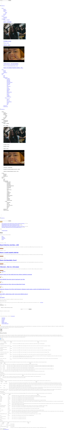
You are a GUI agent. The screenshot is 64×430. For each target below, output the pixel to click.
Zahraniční (4, 10)
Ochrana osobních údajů (5, 323)
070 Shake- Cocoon (7, 41)
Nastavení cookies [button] (2, 328)
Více (2, 74)
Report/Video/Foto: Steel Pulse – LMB (9, 245)
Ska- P (8, 197)
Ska (7, 104)
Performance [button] (1, 372)
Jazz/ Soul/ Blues (9, 101)
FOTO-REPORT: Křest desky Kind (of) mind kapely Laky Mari (10, 224)
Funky (8, 99)
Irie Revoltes (8, 86)
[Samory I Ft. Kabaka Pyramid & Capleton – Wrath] (10, 65)
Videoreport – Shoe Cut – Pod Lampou (9, 266)
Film (6, 116)
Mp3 (4, 76)
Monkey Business (9, 195)
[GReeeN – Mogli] (6, 146)
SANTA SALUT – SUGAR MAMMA (10, 63)
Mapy (4, 75)
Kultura (4, 11)
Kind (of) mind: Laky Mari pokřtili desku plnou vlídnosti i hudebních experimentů (16, 274)
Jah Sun (8, 191)
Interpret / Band (7, 78)
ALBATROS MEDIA (4, 230)
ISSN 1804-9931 (2, 297)
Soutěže (3, 73)
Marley (8, 194)
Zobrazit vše (1, 248)
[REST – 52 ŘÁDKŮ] (6, 123)
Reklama (3, 321)
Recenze (4, 71)
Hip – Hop (8, 100)
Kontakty (3, 320)
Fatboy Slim (8, 83)
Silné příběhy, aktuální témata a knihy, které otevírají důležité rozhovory (14, 294)
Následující (3, 271)
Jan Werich (41, 302)
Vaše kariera (3, 318)
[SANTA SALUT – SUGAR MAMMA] (13, 61)
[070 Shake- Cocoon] (14, 142)
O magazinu (3, 317)
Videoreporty (5, 120)
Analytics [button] (1, 378)
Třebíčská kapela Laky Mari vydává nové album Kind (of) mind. (11, 225)
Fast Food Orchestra (9, 82)
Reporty (3, 119)
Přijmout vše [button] (7, 328)
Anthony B (8, 79)
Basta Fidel (8, 80)
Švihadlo (8, 198)
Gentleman (8, 84)
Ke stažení (3, 319)
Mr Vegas (8, 196)
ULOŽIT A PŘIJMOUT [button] (3, 428)
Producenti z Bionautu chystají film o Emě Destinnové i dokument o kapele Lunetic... (13, 226)
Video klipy (3, 122)
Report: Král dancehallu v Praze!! (8, 260)
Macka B (8, 193)
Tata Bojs (8, 199)
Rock (7, 103)
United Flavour (9, 200)
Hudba (6, 115)
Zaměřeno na (5, 72)
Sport (4, 118)
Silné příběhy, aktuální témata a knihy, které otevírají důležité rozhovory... (12, 227)
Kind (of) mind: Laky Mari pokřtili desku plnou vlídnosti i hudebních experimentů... (13, 223)
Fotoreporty (5, 121)
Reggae (8, 102)
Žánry (6, 201)
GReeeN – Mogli (6, 45)
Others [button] (1, 419)
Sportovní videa (5, 106)
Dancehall (8, 98)
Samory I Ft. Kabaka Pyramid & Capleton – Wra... (13, 67)
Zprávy (3, 8)
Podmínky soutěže (4, 322)
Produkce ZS (5, 105)
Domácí (4, 9)
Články (3, 69)
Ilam (7, 85)
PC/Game (4, 117)
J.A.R (7, 87)
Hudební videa (5, 77)
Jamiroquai (9, 192)
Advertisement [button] (2, 391)
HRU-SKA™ (13, 316)
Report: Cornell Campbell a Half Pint (9, 252)
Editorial (4, 70)
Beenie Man (8, 81)
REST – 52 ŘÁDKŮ (7, 21)
